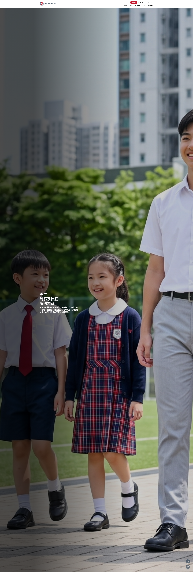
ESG (144, 5)
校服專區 (134, 2)
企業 (125, 5)
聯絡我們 (150, 5)
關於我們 (137, 5)
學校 (131, 5)
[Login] (148, 2)
